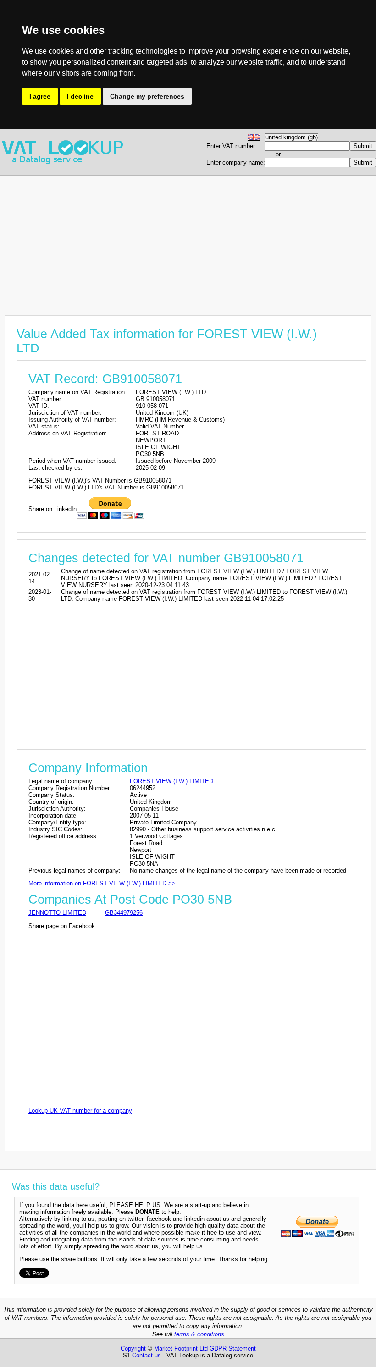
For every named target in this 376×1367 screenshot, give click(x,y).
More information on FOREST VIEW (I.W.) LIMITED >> (102, 883)
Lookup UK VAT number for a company (80, 1110)
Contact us (146, 1355)
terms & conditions (199, 1334)
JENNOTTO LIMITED (57, 912)
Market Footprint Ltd (181, 1348)
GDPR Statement (233, 1348)
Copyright (133, 1348)
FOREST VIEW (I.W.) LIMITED (171, 781)
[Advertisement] (188, 240)
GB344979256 (124, 912)
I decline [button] (80, 96)
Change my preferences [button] (147, 96)
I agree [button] (39, 96)
